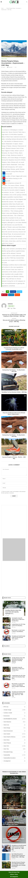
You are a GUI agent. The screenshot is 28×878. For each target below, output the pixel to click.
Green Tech (14, 746)
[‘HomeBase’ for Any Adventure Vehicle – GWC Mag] (14, 381)
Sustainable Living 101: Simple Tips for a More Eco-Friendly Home (18, 619)
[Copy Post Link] (4, 186)
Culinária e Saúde (14, 712)
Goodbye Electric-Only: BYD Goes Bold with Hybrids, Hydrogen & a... (13, 612)
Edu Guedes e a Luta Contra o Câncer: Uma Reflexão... (18, 631)
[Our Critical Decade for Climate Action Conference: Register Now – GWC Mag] (6, 856)
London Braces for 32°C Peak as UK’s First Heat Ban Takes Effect (18, 677)
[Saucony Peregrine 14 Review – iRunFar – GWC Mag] (14, 446)
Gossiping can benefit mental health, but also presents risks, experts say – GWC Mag (18, 693)
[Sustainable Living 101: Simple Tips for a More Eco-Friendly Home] (6, 620)
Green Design (14, 727)
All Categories (14, 876)
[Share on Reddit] (4, 183)
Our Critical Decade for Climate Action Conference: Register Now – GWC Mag (18, 855)
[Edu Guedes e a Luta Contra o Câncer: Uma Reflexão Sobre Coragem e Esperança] (6, 632)
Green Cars (14, 724)
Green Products (14, 742)
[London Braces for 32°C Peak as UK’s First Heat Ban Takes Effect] (6, 626)
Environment (14, 715)
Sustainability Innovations (14, 758)
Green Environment (14, 730)
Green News (14, 739)
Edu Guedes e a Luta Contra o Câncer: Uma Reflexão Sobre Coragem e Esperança (18, 685)
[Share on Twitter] (4, 175)
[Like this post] (7, 291)
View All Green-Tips (14, 872)
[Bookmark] (25, 331)
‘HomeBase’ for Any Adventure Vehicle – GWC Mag (14, 392)
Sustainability (14, 755)
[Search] (26, 1)
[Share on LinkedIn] (4, 180)
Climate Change (14, 709)
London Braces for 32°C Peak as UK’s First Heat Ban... (18, 625)
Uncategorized (14, 760)
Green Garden (14, 733)
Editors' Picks (14, 874)
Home (2, 8)
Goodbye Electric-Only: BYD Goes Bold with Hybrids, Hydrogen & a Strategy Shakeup (18, 659)
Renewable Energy (14, 751)
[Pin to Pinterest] (4, 178)
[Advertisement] (14, 25)
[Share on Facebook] (4, 173)
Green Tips (14, 748)
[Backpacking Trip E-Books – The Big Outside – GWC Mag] (14, 359)
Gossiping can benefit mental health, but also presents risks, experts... (18, 637)
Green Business (14, 721)
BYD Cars (14, 706)
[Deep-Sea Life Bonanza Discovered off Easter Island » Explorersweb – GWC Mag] (14, 402)
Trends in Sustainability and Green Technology (14, 772)
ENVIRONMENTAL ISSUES (14, 718)
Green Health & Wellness (14, 736)
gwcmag (10, 303)
